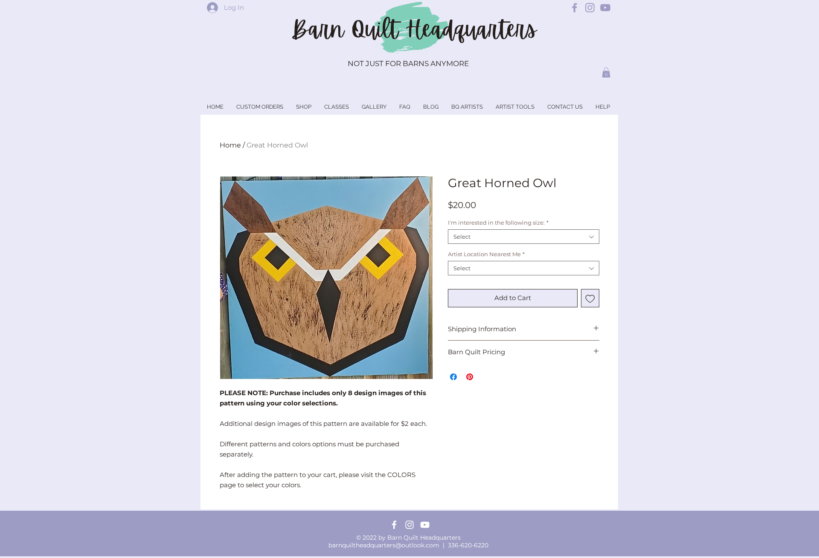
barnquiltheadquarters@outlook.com (383, 545)
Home (230, 145)
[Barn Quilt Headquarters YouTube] (605, 7)
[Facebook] (394, 524)
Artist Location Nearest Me (486, 254)
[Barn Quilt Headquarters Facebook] (574, 7)
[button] (606, 72)
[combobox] (523, 236)
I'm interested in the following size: (498, 222)
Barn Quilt (348, 29)
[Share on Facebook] (453, 377)
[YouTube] (424, 524)
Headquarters (471, 29)
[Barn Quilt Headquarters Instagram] (589, 7)
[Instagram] (409, 524)
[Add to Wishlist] (590, 298)
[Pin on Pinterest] (470, 377)
